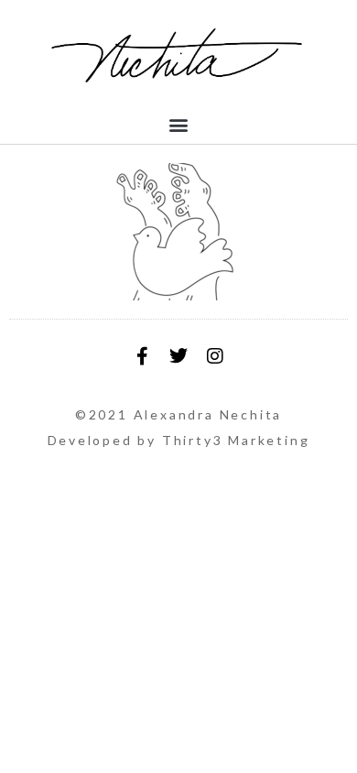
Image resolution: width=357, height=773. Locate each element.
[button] (179, 124)
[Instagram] (215, 356)
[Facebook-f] (142, 356)
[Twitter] (178, 356)
